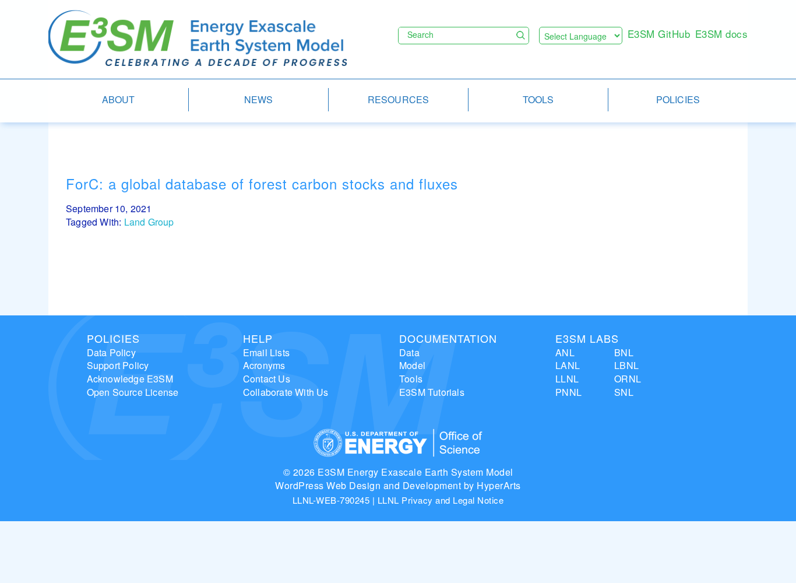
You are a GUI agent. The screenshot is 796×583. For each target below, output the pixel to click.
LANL (567, 365)
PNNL (568, 392)
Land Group (149, 222)
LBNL (626, 365)
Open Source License (133, 392)
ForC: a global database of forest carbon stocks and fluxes (262, 183)
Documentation (448, 338)
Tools (410, 378)
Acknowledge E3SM (130, 378)
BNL (623, 352)
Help (258, 338)
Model (412, 365)
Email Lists (266, 352)
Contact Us (266, 378)
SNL (623, 392)
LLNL (567, 378)
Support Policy (118, 365)
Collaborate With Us (286, 392)
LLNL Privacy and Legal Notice (441, 500)
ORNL (627, 378)
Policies (113, 338)
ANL (565, 352)
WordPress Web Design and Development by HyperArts (398, 485)
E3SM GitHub (659, 33)
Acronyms (264, 365)
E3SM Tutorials (431, 392)
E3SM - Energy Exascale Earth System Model (197, 39)
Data (409, 352)
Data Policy (111, 352)
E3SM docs (721, 33)
